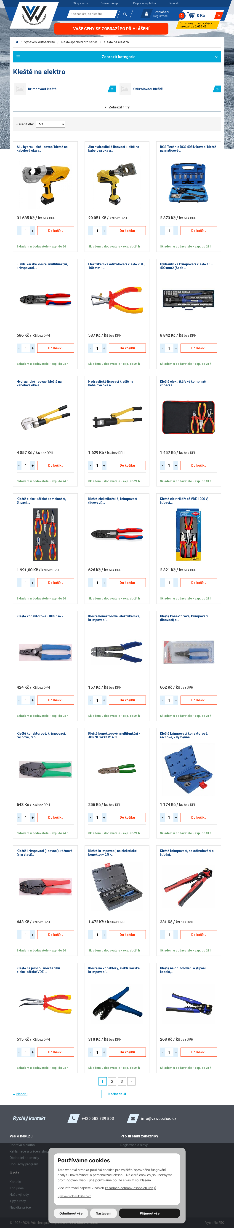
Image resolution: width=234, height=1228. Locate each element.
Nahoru (21, 1094)
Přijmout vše (150, 1213)
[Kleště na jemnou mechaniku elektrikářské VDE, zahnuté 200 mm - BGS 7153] (45, 1004)
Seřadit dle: (25, 124)
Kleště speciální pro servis (79, 42)
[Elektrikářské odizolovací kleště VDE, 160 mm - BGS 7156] (117, 300)
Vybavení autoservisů (39, 42)
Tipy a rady (81, 3)
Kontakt (175, 3)
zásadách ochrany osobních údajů (130, 1188)
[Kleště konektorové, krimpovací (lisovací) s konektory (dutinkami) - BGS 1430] (188, 652)
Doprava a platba (144, 3)
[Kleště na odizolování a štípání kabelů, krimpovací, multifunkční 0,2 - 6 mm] (188, 1004)
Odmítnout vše (70, 1213)
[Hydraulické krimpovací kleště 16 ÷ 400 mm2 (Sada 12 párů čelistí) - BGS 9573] (188, 300)
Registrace (160, 16)
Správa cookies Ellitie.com (74, 1196)
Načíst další (117, 1094)
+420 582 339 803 (98, 1118)
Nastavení (103, 1213)
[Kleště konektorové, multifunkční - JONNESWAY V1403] (117, 769)
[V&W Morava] (17, 42)
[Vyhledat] (125, 14)
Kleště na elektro (116, 42)
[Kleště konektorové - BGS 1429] (45, 652)
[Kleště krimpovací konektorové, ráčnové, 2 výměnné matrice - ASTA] (188, 769)
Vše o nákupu (110, 3)
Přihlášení (162, 12)
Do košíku (55, 231)
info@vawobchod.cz (158, 1118)
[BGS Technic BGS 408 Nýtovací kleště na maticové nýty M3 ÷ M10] (188, 182)
